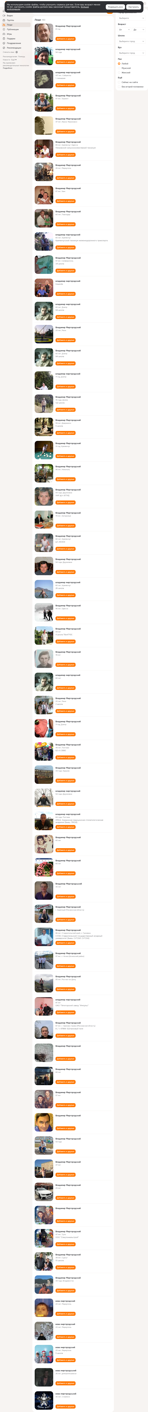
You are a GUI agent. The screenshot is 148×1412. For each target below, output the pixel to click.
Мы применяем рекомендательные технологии (16, 65)
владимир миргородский (68, 49)
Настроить (133, 7)
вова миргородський (66, 1370)
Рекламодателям (10, 56)
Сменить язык (8, 52)
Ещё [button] (13, 60)
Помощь (21, 56)
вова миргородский (65, 1301)
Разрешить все (115, 7)
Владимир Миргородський (69, 883)
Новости (6, 60)
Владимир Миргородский (68, 26)
